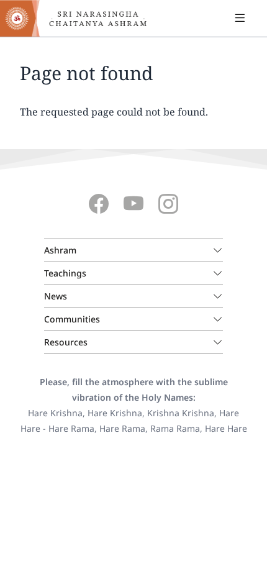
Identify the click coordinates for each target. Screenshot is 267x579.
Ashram (60, 250)
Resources (66, 342)
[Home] (80, 18)
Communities (72, 319)
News (55, 296)
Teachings (65, 273)
